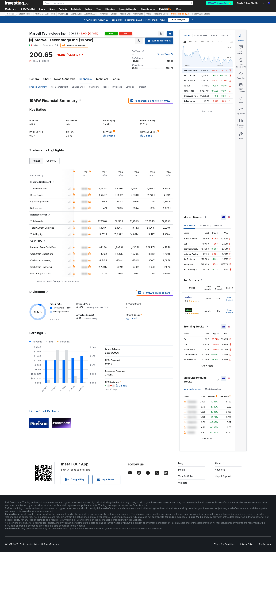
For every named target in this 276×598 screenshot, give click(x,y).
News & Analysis (64, 79)
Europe (114, 14)
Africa (148, 14)
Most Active (189, 225)
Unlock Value (163, 54)
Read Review (229, 298)
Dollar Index (189, 101)
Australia (39, 14)
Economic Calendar (128, 9)
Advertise (220, 469)
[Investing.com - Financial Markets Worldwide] (17, 3)
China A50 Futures (192, 96)
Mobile (181, 469)
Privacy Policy (246, 544)
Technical (102, 79)
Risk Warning (265, 544)
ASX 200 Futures (192, 75)
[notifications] (263, 2)
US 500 (187, 86)
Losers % (217, 225)
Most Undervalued (192, 389)
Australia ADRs (90, 14)
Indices (187, 35)
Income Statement (59, 87)
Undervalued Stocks (201, 14)
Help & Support (223, 476)
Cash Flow (94, 87)
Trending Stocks (194, 326)
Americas (104, 14)
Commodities (200, 35)
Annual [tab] (36, 160)
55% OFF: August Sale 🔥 (219, 3)
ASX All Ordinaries (192, 80)
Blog (180, 463)
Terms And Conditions (224, 544)
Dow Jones (189, 91)
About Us (220, 463)
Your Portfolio (185, 476)
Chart (46, 79)
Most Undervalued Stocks (195, 379)
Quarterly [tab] (51, 160)
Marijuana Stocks (161, 14)
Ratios (106, 87)
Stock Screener (148, 9)
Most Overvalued (213, 389)
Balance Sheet (78, 87)
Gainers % (204, 225)
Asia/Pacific (138, 14)
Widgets (182, 482)
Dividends (117, 87)
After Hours (50, 14)
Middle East (125, 14)
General (34, 79)
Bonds (214, 35)
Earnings (130, 87)
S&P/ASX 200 (190, 70)
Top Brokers (191, 280)
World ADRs (76, 14)
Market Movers (193, 217)
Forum (116, 79)
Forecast (142, 87)
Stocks (10, 14)
